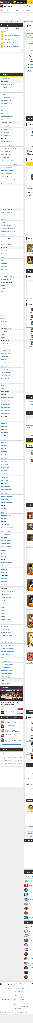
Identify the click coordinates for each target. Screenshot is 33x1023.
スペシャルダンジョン (6, 353)
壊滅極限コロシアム (5, 515)
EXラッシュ (3, 186)
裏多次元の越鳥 (4, 474)
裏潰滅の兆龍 (4, 429)
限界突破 (3, 337)
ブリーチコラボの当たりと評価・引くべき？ (13, 35)
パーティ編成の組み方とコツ (7, 642)
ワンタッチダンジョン (6, 378)
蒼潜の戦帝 (3, 518)
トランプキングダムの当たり (7, 161)
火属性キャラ (4, 257)
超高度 (2, 610)
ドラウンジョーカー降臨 (6, 173)
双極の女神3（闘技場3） (6, 547)
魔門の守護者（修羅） (6, 486)
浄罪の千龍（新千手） (6, 410)
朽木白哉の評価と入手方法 (10, 43)
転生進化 (3, 315)
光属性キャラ (4, 266)
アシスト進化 (4, 321)
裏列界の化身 (4, 572)
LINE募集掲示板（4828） (6, 670)
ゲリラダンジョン (5, 369)
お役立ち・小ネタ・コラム (7, 591)
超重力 (2, 607)
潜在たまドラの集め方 (6, 632)
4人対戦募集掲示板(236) (6, 677)
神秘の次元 (3, 458)
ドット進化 (3, 325)
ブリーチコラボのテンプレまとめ (8, 148)
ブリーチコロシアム (5, 151)
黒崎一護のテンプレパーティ (7, 219)
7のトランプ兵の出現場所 (6, 167)
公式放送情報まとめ (5, 135)
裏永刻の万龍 (4, 426)
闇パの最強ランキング (6, 100)
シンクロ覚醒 (4, 331)
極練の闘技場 (4, 581)
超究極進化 (3, 288)
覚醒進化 (3, 292)
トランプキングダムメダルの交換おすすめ (10, 164)
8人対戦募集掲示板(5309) (6, 673)
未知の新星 (3, 439)
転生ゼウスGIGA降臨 (5, 534)
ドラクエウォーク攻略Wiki (19, 997)
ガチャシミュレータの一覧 (7, 645)
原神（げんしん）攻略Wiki (19, 999)
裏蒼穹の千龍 (4, 423)
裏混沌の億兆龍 (4, 432)
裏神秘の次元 (4, 461)
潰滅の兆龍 (3, 448)
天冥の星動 (3, 509)
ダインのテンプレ (5, 241)
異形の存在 (3, 553)
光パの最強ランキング (6, 97)
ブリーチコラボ (25, 10)
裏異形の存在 (4, 569)
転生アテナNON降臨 (5, 531)
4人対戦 (2, 388)
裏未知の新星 (4, 420)
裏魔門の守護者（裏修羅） (7, 489)
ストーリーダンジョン (6, 363)
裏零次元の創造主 (5, 480)
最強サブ (18, 10)
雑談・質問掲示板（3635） (7, 661)
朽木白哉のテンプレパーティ (7, 228)
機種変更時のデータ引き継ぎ (7, 651)
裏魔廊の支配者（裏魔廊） (7, 496)
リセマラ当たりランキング (7, 116)
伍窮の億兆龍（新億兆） (6, 401)
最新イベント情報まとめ (6, 132)
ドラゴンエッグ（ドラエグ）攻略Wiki (21, 1006)
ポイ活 (10, 2)
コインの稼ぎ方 (4, 626)
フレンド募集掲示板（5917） (7, 664)
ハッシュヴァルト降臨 (6, 154)
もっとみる (20, 50)
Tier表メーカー (4, 119)
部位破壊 (3, 604)
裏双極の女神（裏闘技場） (7, 562)
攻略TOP (3, 10)
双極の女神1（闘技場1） (6, 540)
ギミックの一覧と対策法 (6, 597)
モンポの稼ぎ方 (4, 623)
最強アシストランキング (6, 110)
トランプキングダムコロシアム (8, 170)
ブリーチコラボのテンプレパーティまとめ (13, 39)
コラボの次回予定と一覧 (6, 129)
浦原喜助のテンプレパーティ (7, 235)
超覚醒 (2, 334)
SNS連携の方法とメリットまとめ (8, 648)
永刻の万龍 (3, 445)
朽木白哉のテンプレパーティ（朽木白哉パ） (13, 46)
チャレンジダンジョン (6, 375)
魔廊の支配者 (4, 493)
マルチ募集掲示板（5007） (7, 667)
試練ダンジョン (4, 359)
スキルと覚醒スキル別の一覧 (7, 276)
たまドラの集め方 (5, 629)
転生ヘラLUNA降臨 (5, 524)
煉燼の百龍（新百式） (6, 413)
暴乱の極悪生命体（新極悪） (7, 397)
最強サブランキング (5, 107)
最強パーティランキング (6, 113)
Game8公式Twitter (5, 683)
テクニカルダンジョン (6, 350)
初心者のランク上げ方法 (6, 635)
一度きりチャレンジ (5, 372)
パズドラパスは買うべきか (7, 654)
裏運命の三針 (4, 566)
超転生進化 (3, 318)
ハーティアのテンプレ (6, 244)
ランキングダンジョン (6, 382)
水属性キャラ (4, 260)
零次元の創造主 (4, 477)
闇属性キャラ (4, 269)
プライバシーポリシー (24, 984)
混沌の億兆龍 (4, 451)
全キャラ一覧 (4, 250)
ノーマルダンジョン (5, 347)
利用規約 (15, 984)
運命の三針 (3, 550)
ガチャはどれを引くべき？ (7, 126)
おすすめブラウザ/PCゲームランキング (12, 746)
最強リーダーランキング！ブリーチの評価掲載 (13, 32)
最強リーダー (10, 10)
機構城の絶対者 (4, 499)
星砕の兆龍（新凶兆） (6, 404)
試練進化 (3, 285)
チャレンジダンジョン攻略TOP (8, 180)
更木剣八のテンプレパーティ (7, 222)
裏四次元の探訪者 (5, 467)
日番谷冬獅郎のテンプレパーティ (8, 231)
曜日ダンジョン (4, 366)
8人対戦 (2, 385)
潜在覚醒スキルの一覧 (6, 279)
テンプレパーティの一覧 (6, 212)
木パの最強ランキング (6, 94)
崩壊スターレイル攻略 (18, 995)
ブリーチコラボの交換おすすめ (8, 145)
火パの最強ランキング (6, 87)
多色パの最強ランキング (6, 103)
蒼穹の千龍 (3, 442)
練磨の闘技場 (4, 578)
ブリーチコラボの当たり (6, 141)
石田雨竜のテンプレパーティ (7, 225)
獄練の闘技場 (4, 585)
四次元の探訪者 (4, 464)
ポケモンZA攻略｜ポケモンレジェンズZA (22, 988)
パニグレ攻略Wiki (17, 1008)
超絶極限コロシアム (5, 512)
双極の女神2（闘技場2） (6, 543)
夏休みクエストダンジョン (7, 183)
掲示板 (17, 28)
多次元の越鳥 (4, 470)
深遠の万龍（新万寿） (6, 407)
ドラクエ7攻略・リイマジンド (20, 992)
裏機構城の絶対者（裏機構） (7, 502)
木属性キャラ (4, 263)
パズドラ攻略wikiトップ (6, 78)
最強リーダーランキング (6, 84)
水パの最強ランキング (6, 91)
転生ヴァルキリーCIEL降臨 (7, 528)
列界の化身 (3, 556)
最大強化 (3, 613)
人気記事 (6, 28)
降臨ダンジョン (4, 356)
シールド (3, 600)
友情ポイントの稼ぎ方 (6, 619)
